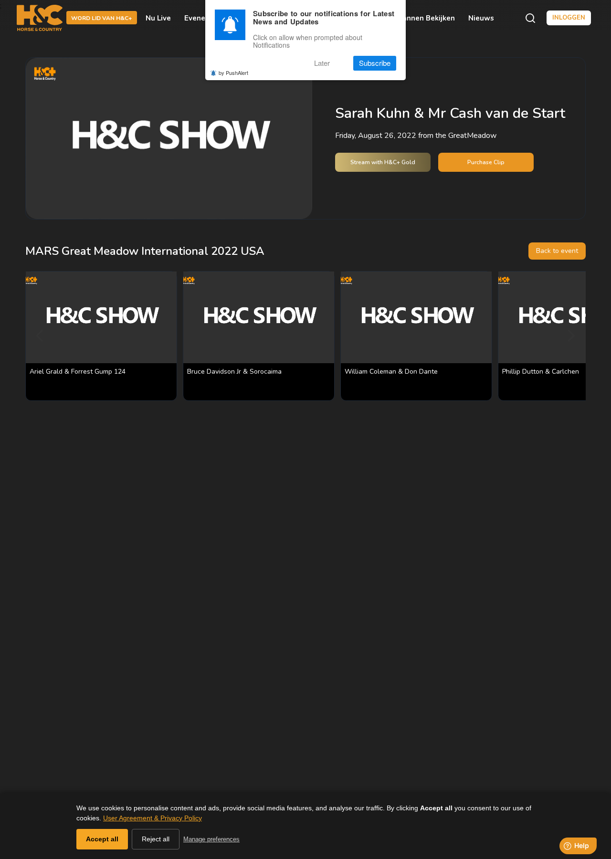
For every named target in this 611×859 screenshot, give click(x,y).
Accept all (102, 839)
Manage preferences (211, 839)
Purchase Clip (486, 162)
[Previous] (40, 335)
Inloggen (568, 17)
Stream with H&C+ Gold (382, 162)
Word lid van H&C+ (101, 18)
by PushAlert (233, 72)
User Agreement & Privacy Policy (152, 818)
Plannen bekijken (425, 18)
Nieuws (481, 18)
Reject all (155, 839)
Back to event (557, 250)
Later (322, 63)
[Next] (570, 335)
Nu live (158, 18)
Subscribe (374, 63)
